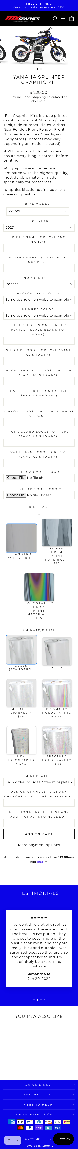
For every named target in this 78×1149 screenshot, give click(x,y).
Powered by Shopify (39, 1145)
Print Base (38, 506)
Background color (38, 293)
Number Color (38, 309)
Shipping (39, 97)
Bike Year (38, 221)
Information (38, 1094)
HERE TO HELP (38, 1104)
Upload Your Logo (39, 471)
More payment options (39, 845)
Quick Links (38, 1084)
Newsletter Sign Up (38, 1114)
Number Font (38, 277)
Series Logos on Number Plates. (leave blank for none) (39, 329)
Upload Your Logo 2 (39, 489)
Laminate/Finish (38, 630)
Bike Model (37, 203)
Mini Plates (38, 776)
